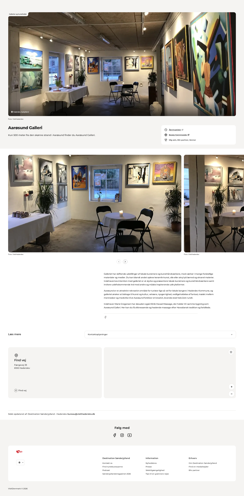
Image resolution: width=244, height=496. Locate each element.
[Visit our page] (122, 435)
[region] (170, 372)
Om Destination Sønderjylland (203, 463)
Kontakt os (107, 463)
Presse (149, 467)
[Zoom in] (231, 387)
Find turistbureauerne (112, 467)
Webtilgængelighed (155, 470)
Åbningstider (175, 130)
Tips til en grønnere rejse (157, 474)
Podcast (106, 470)
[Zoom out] (231, 394)
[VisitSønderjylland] (24, 451)
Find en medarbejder (199, 467)
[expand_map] (231, 352)
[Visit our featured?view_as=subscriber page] (129, 435)
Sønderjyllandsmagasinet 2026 (116, 474)
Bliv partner (194, 470)
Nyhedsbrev (151, 463)
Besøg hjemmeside (178, 135)
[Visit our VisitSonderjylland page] (114, 435)
